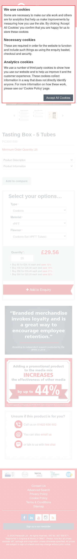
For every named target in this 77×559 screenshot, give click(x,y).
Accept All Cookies (58, 98)
